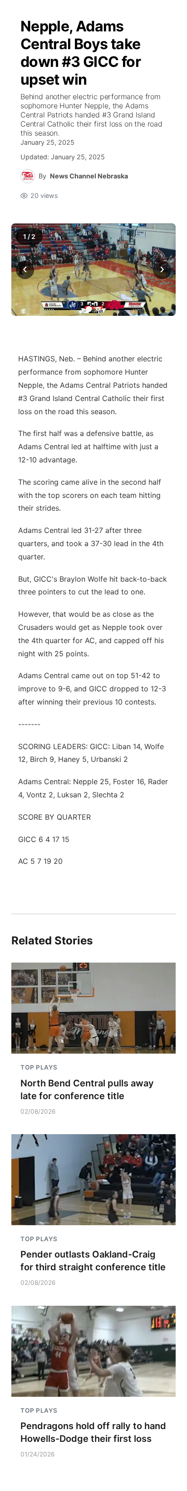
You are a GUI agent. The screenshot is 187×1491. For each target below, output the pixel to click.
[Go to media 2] (98, 309)
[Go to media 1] (89, 309)
